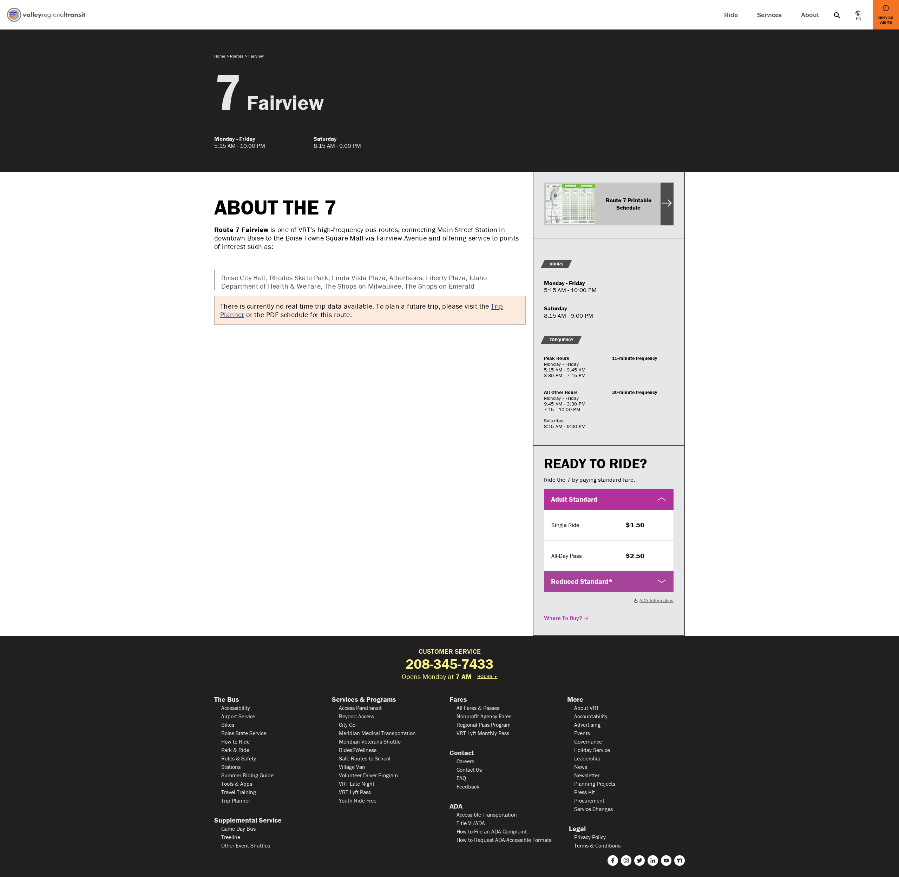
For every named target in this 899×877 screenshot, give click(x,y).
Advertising (587, 724)
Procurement (589, 800)
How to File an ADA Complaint (492, 831)
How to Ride (235, 741)
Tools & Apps (236, 783)
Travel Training (238, 792)
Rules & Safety (238, 758)
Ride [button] (731, 14)
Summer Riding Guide (247, 775)
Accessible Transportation (487, 814)
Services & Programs (364, 699)
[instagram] (626, 860)
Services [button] (769, 14)
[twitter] (639, 860)
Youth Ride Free (357, 800)
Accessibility (235, 707)
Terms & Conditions (597, 845)
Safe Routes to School (365, 758)
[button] (837, 14)
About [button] (810, 14)
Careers (465, 761)
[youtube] (666, 860)
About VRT (586, 707)
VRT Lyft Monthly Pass (483, 733)
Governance (588, 741)
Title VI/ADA (471, 822)
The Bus (226, 699)
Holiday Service (592, 749)
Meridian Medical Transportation (377, 733)
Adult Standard (574, 499)
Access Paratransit (360, 707)
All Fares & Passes (478, 707)
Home (219, 56)
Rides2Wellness (357, 749)
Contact (462, 753)
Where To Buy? (563, 617)
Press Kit (584, 792)
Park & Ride (235, 749)
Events (582, 733)
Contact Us (469, 769)
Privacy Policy (590, 836)
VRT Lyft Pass (355, 792)
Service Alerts (885, 19)
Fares (458, 699)
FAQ (461, 778)
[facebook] (613, 860)
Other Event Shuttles (245, 845)
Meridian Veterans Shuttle (370, 741)
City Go (347, 724)
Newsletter (586, 775)
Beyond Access (356, 716)
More (575, 699)
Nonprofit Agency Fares (484, 716)
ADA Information (656, 600)
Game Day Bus (238, 828)
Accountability (591, 716)
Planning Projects (594, 783)
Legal (576, 828)
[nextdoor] (679, 860)
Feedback (468, 786)
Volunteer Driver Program (368, 775)
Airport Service (238, 716)
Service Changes (593, 808)
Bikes (227, 724)
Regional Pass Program (484, 724)
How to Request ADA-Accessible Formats (504, 839)
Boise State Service (243, 733)
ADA (456, 806)
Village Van (352, 766)
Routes (236, 56)
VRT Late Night (356, 783)
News (580, 766)
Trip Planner (235, 800)
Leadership (587, 758)
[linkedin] (653, 860)
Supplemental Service (248, 820)
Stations (231, 766)
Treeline (230, 836)
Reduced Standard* (582, 581)
